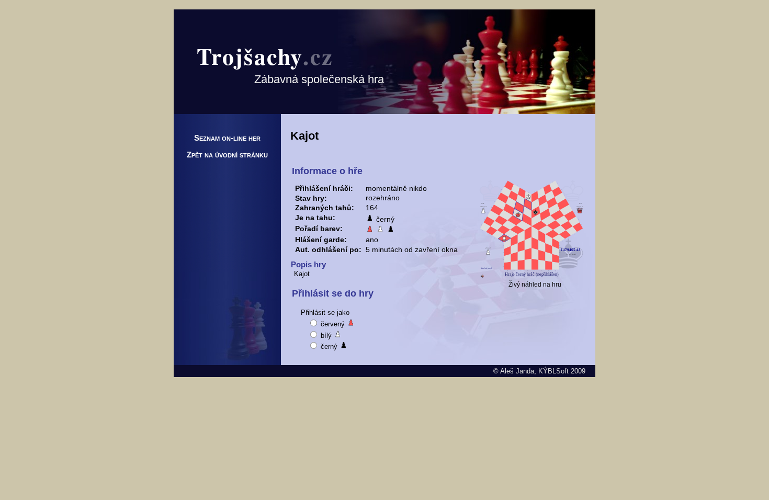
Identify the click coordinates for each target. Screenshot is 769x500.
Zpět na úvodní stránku (227, 154)
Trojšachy (265, 56)
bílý (326, 335)
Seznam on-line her (227, 137)
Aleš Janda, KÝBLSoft (534, 371)
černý (329, 346)
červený (333, 324)
